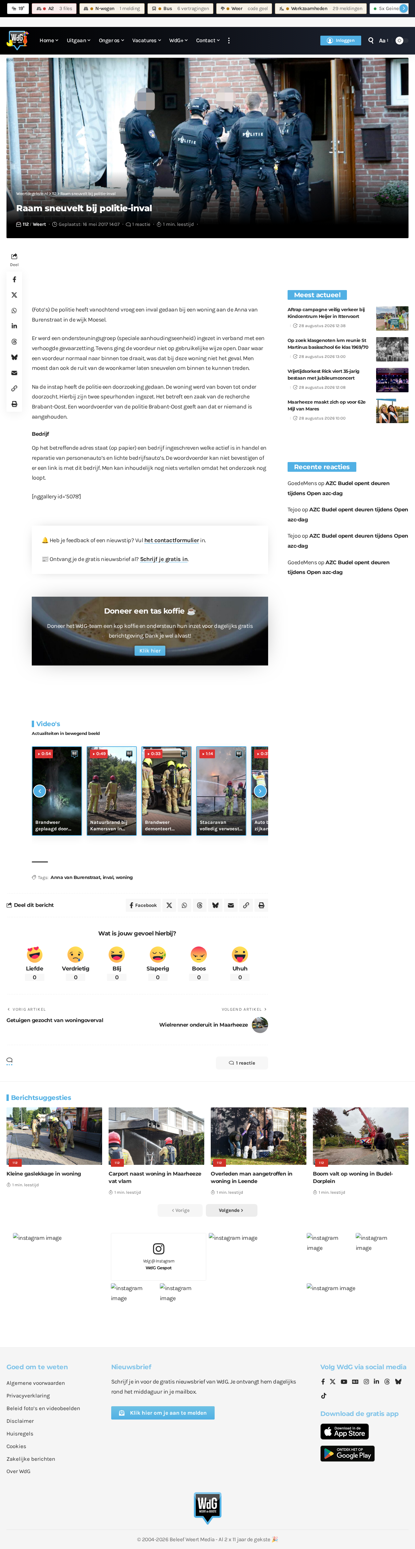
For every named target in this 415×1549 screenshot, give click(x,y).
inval (108, 877)
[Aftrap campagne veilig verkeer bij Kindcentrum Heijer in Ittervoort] (392, 318)
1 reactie (141, 224)
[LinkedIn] (376, 1382)
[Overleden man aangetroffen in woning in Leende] (258, 1136)
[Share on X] (14, 295)
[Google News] (355, 1382)
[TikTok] (323, 1396)
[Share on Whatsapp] (14, 310)
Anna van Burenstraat (75, 877)
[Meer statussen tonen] (403, 8)
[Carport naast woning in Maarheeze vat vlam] (156, 1136)
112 (26, 224)
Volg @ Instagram (158, 1264)
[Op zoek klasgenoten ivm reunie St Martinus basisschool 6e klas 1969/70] (392, 349)
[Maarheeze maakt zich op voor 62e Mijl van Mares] (392, 411)
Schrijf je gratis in (164, 559)
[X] (333, 1382)
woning (124, 877)
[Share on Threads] (14, 341)
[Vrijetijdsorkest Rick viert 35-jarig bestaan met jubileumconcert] (392, 380)
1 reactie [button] (245, 1063)
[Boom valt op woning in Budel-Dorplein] (361, 1136)
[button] (228, 41)
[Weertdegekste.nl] (17, 40)
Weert (39, 224)
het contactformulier (171, 540)
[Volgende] (260, 791)
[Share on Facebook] (14, 279)
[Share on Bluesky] (14, 357)
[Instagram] (366, 1382)
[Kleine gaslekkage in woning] (54, 1136)
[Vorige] (39, 791)
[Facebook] (323, 1382)
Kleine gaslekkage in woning (43, 1174)
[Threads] (387, 1382)
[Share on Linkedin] (14, 326)
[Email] (14, 373)
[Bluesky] (398, 1382)
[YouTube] (344, 1382)
